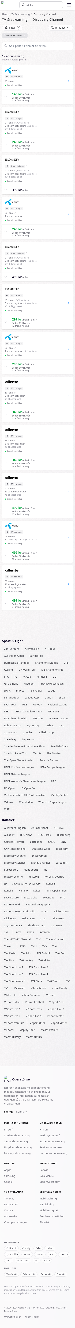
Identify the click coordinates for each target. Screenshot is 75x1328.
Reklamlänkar (11, 1311)
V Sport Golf (56, 1002)
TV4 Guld (60, 953)
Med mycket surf (50, 1135)
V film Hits (10, 995)
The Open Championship (19, 760)
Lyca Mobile (47, 1176)
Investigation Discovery (26, 883)
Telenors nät (29, 1274)
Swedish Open (59, 746)
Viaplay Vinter (59, 795)
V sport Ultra (37, 1023)
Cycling (8, 669)
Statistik (44, 1222)
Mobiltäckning (48, 1198)
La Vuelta (36, 690)
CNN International (15, 848)
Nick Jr (45, 911)
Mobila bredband (51, 1123)
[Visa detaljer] (5, 97)
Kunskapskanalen (56, 890)
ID (5, 883)
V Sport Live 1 (12, 1009)
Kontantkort (48, 1163)
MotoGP (37, 704)
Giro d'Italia (11, 683)
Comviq (44, 1170)
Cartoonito (36, 841)
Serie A (49, 725)
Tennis (37, 753)
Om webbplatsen (12, 1316)
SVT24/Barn (46, 932)
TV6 (68, 981)
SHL (61, 725)
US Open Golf (28, 788)
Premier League (58, 718)
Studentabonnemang (17, 1135)
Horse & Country (54, 876)
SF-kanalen (28, 918)
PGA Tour (38, 718)
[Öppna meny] (69, 5)
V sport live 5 (34, 1016)
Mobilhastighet (49, 1210)
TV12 (34, 946)
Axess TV (9, 834)
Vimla (47, 1260)
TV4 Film (26, 953)
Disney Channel (40, 862)
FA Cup (27, 676)
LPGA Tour (10, 704)
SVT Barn (56, 925)
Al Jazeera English (15, 827)
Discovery (62, 848)
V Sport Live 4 (12, 1016)
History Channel (13, 876)
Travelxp (9, 946)
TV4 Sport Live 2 (38, 967)
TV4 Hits (9, 960)
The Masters (54, 753)
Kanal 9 (23, 890)
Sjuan (43, 918)
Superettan (28, 739)
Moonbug (49, 897)
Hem (5, 14)
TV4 (54, 946)
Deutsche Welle (41, 848)
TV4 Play (9, 1198)
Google (8, 1181)
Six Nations (11, 732)
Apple (7, 1170)
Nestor (27, 1254)
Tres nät (61, 1274)
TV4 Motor (45, 960)
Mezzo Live (30, 897)
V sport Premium (14, 1023)
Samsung (10, 1176)
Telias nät (46, 1274)
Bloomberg (63, 834)
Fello (38, 1248)
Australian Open (14, 655)
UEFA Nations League (17, 774)
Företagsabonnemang (17, 1153)
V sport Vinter (59, 1023)
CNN (63, 841)
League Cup (32, 697)
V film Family (59, 988)
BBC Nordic (44, 834)
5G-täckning (47, 1204)
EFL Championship (52, 669)
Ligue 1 (49, 697)
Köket (36, 890)
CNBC (51, 841)
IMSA (7, 690)
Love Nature (11, 897)
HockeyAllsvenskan (52, 683)
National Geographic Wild (19, 911)
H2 (45, 869)
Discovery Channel (13, 35)
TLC (38, 939)
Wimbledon (26, 802)
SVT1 (7, 932)
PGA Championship (15, 718)
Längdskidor (11, 697)
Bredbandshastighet (52, 1216)
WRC (7, 809)
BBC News (26, 834)
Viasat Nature (34, 1037)
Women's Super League (52, 802)
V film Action (38, 988)
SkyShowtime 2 (37, 925)
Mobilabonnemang (16, 1123)
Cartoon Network (14, 841)
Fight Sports (31, 869)
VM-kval (9, 802)
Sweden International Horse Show (24, 746)
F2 (15, 676)
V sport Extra (12, 1002)
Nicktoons (10, 918)
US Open (9, 788)
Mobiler (9, 1163)
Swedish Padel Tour (16, 753)
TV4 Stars (36, 981)
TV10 (23, 946)
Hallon (50, 1248)
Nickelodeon (61, 911)
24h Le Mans (11, 648)
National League (57, 704)
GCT (55, 676)
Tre (36, 1260)
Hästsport (30, 683)
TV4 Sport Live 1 (13, 967)
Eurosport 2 (11, 869)
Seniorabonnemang (16, 1141)
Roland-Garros (13, 725)
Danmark (21, 1111)
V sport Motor (55, 1016)
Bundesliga (36, 655)
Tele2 (52, 1254)
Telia (8, 1260)
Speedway (10, 739)
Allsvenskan (32, 648)
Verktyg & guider (51, 1192)
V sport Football (34, 1002)
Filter (14, 27)
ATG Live (59, 827)
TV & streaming (21, 14)
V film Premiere (31, 995)
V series (51, 995)
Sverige (8, 1111)
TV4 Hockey (26, 960)
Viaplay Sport (28, 1030)
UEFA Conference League (19, 767)
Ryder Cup (33, 725)
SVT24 (30, 932)
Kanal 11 (51, 883)
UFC (53, 781)
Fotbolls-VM (11, 1204)
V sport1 (9, 1030)
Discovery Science (15, 862)
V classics (19, 988)
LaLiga (51, 690)
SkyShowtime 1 (13, 925)
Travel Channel (55, 939)
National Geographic (38, 904)
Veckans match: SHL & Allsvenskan (25, 795)
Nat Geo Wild (12, 904)
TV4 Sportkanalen (14, 981)
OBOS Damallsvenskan (28, 711)
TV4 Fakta (10, 953)
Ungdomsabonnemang (18, 1147)
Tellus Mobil (23, 1260)
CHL (66, 662)
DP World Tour (27, 669)
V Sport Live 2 (34, 1009)
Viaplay (8, 1210)
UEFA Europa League (52, 767)
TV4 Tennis (53, 981)
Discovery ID (39, 855)
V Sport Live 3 (56, 1009)
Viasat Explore (49, 1030)
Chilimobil (11, 1248)
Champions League (46, 662)
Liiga (62, 697)
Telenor (64, 1254)
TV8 (6, 988)
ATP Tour (50, 648)
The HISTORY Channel (17, 939)
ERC (6, 676)
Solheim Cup (46, 732)
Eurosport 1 (63, 862)
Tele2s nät (11, 1274)
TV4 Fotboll (43, 953)
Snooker (28, 732)
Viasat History (12, 1037)
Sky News (58, 918)
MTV (62, 897)
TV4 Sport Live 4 (38, 974)
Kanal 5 (8, 890)
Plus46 (39, 1254)
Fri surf (8, 1129)
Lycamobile (12, 1254)
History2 (34, 876)
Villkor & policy (32, 1316)
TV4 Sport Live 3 (13, 974)
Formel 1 (42, 676)
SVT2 (18, 932)
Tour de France (49, 760)
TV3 (44, 946)
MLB (24, 704)
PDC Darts (54, 711)
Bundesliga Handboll (16, 662)
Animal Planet (39, 827)
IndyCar (21, 690)
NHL (6, 711)
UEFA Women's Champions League (25, 781)
